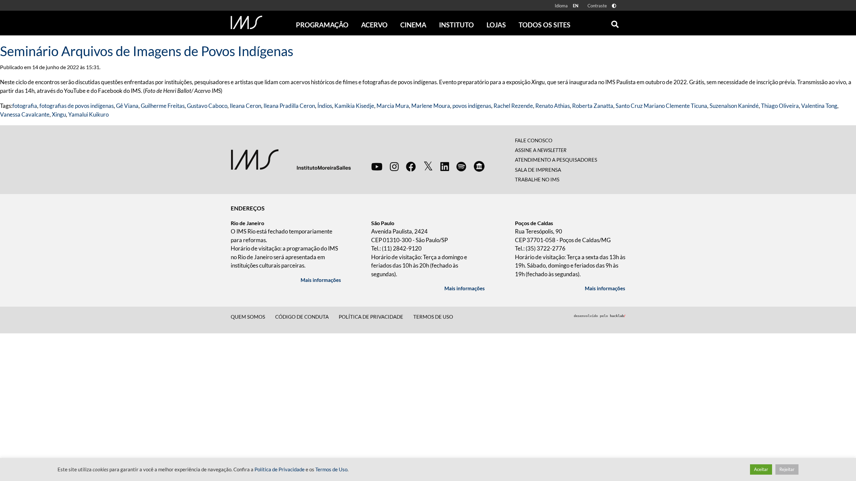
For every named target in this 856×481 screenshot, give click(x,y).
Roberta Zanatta (592, 105)
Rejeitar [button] (786, 469)
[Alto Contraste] (614, 6)
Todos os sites (544, 25)
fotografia (24, 105)
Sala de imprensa (538, 170)
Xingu (59, 114)
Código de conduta (302, 317)
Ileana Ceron (245, 105)
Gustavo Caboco (207, 105)
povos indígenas (471, 105)
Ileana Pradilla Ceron (289, 105)
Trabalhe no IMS (537, 179)
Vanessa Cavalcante (24, 114)
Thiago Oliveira (780, 105)
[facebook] (411, 166)
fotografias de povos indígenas (76, 105)
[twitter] (428, 166)
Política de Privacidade (279, 469)
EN (575, 5)
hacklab (617, 316)
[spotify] (461, 166)
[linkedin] (444, 166)
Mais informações (321, 280)
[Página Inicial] (246, 22)
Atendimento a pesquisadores (556, 160)
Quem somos (248, 317)
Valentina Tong (819, 105)
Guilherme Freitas (163, 105)
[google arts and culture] (479, 166)
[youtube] (377, 166)
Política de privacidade (371, 317)
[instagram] (394, 166)
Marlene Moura (430, 105)
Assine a (540, 150)
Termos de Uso (433, 317)
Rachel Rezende (513, 105)
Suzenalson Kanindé (734, 105)
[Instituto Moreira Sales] (291, 159)
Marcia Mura (393, 105)
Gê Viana (127, 105)
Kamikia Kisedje (354, 105)
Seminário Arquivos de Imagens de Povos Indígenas (146, 51)
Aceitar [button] (761, 469)
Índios (324, 105)
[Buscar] (615, 23)
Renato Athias (552, 105)
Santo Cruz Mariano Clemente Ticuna (661, 105)
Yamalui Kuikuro (88, 114)
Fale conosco (533, 140)
